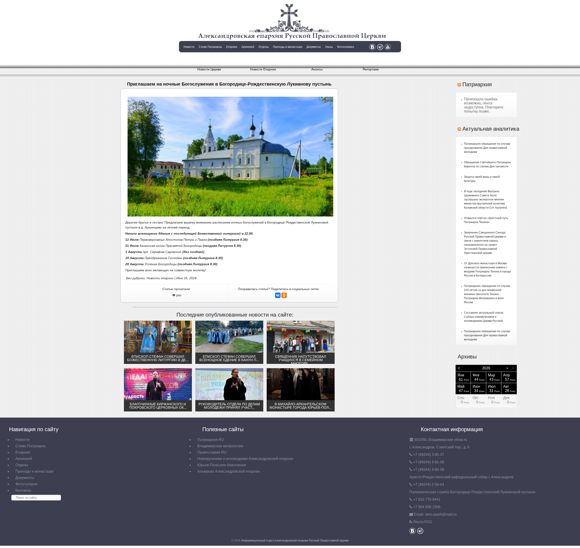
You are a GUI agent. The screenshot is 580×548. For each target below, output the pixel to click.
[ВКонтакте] (277, 295)
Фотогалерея (345, 46)
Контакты (188, 58)
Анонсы (317, 69)
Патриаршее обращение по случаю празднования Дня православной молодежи (487, 148)
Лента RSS (422, 522)
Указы (329, 46)
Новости (189, 46)
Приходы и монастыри (287, 46)
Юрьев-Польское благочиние (221, 465)
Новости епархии (160, 278)
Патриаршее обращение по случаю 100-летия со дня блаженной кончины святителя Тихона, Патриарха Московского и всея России (487, 294)
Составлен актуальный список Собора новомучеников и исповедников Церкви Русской (483, 316)
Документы (314, 46)
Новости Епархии (263, 69)
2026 (486, 368)
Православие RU (212, 452)
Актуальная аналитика (490, 129)
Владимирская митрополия (220, 446)
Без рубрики (135, 278)
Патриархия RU (210, 440)
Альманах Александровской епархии (228, 471)
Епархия (231, 46)
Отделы (264, 46)
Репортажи (371, 69)
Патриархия (477, 84)
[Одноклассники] (284, 295)
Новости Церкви (209, 69)
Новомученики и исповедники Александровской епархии (245, 459)
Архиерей (248, 46)
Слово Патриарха (210, 46)
